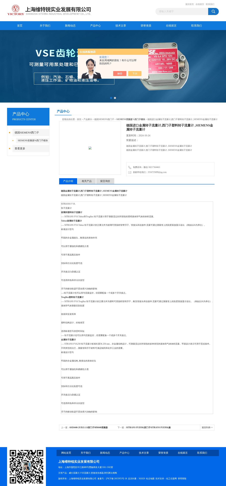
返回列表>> (207, 427)
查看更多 (20, 148)
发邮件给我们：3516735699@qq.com (149, 172)
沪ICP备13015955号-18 (116, 478)
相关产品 (87, 181)
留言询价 (105, 181)
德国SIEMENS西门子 (27, 132)
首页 (19, 25)
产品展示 (88, 119)
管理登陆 (182, 478)
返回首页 (189, 4)
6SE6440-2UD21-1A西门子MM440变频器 (89, 427)
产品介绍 (68, 181)
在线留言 (200, 4)
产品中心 (95, 25)
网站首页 (66, 453)
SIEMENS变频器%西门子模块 (33, 140)
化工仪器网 (171, 478)
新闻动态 (70, 25)
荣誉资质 (146, 25)
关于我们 (45, 25)
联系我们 (210, 4)
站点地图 (150, 478)
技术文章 (120, 25)
